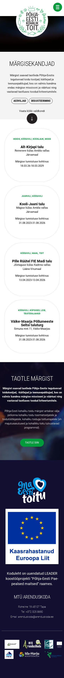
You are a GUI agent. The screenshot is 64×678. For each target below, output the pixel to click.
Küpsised (35, 310)
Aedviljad (20, 100)
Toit (41, 253)
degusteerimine (40, 100)
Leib (43, 310)
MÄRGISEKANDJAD (32, 63)
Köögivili (26, 139)
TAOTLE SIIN (32, 442)
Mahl (35, 253)
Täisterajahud (32, 313)
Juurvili (26, 196)
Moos (48, 139)
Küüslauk (38, 139)
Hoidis (16, 139)
